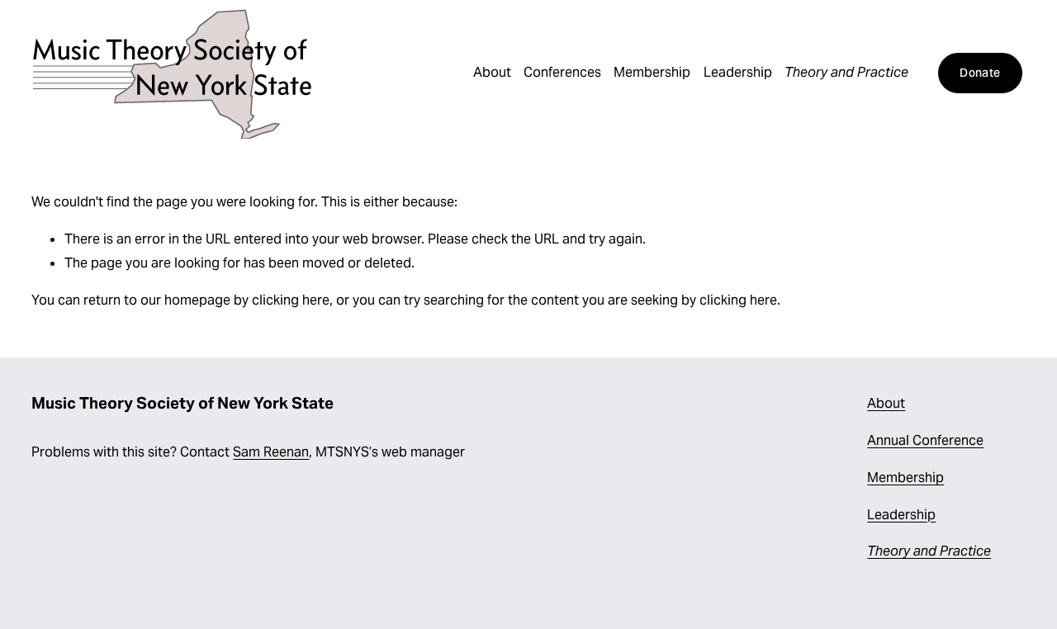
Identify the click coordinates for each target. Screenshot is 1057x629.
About (492, 72)
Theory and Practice (846, 72)
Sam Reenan (271, 452)
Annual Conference (925, 440)
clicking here (290, 300)
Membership (652, 72)
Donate (980, 72)
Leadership (738, 72)
